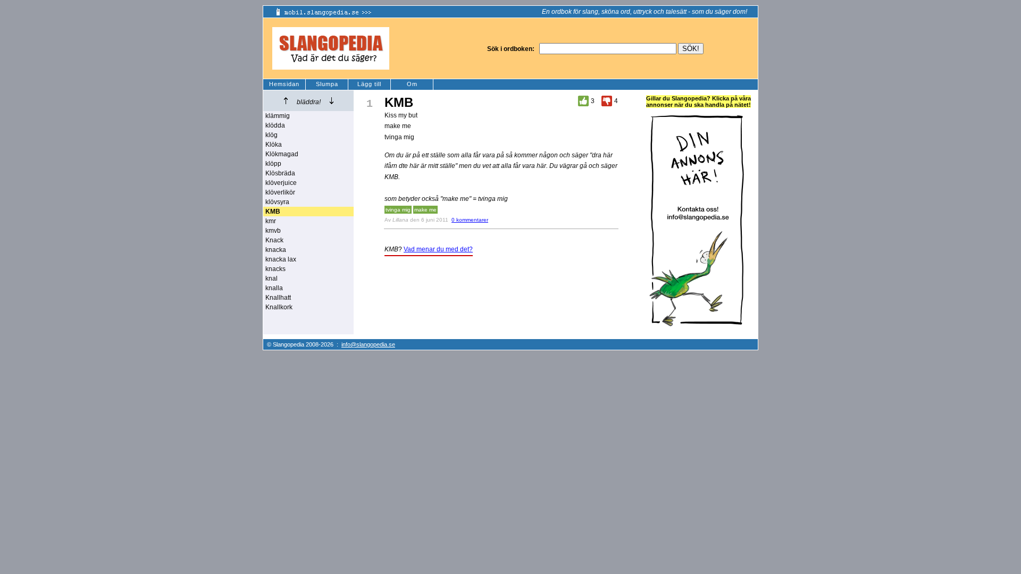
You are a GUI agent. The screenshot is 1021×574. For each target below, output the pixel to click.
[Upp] (286, 101)
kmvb (273, 230)
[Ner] (331, 101)
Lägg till (369, 84)
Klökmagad (281, 154)
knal (271, 278)
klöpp (273, 163)
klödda (275, 125)
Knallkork (278, 307)
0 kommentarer (469, 220)
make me (425, 210)
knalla (274, 288)
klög (271, 135)
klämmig (277, 116)
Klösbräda (280, 173)
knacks (275, 269)
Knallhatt (278, 297)
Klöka (273, 144)
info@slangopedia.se (368, 344)
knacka (275, 250)
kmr (270, 221)
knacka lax (280, 259)
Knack (274, 240)
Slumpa (327, 84)
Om (412, 84)
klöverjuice (281, 183)
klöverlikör (280, 192)
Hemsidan (284, 84)
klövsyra (277, 202)
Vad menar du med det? (438, 249)
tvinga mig (398, 210)
